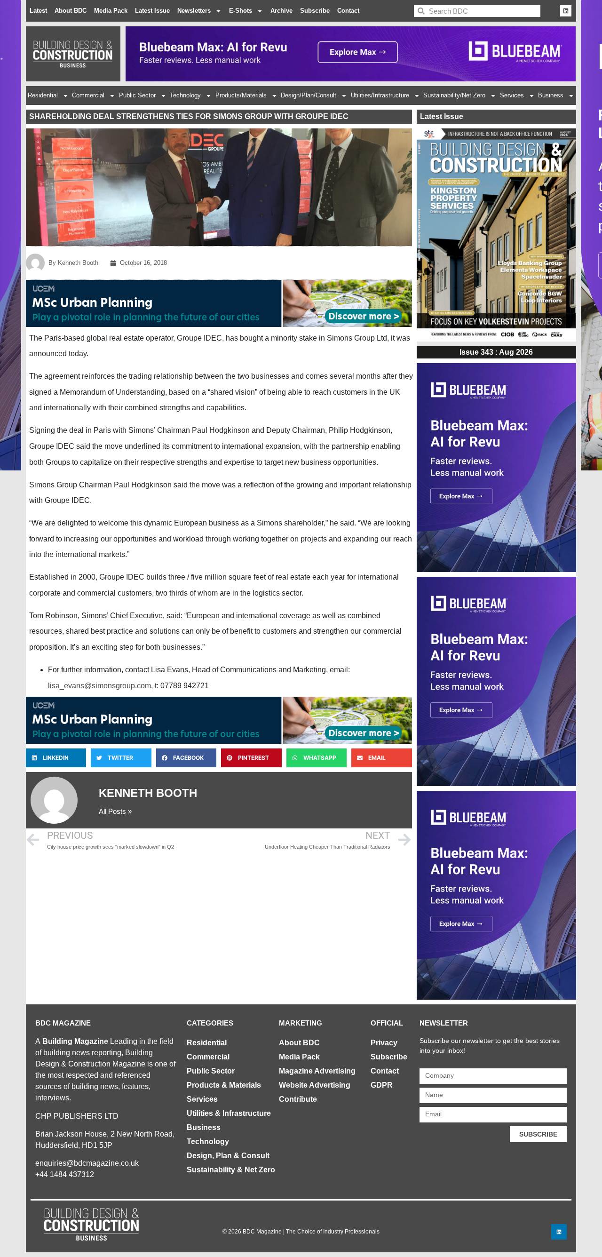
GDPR (382, 1085)
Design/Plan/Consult (308, 95)
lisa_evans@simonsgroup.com (99, 686)
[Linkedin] (565, 10)
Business (550, 95)
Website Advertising (314, 1085)
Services (512, 95)
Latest (38, 10)
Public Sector (137, 95)
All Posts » (115, 811)
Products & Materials (224, 1085)
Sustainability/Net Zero (454, 95)
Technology (185, 95)
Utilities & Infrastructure (229, 1113)
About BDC (71, 10)
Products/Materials (241, 95)
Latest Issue (152, 10)
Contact (348, 10)
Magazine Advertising (317, 1071)
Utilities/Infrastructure (380, 95)
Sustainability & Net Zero (231, 1170)
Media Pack (110, 10)
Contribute (298, 1099)
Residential (43, 95)
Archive (281, 10)
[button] (56, 757)
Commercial (88, 95)
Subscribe (315, 10)
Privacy (384, 1043)
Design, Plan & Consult (228, 1156)
